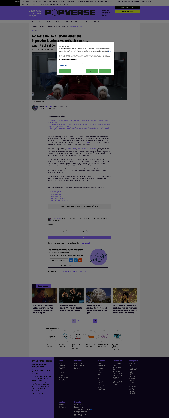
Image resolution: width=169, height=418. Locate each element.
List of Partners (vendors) (63, 65)
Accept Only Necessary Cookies (92, 71)
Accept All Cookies (105, 71)
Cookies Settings (65, 70)
